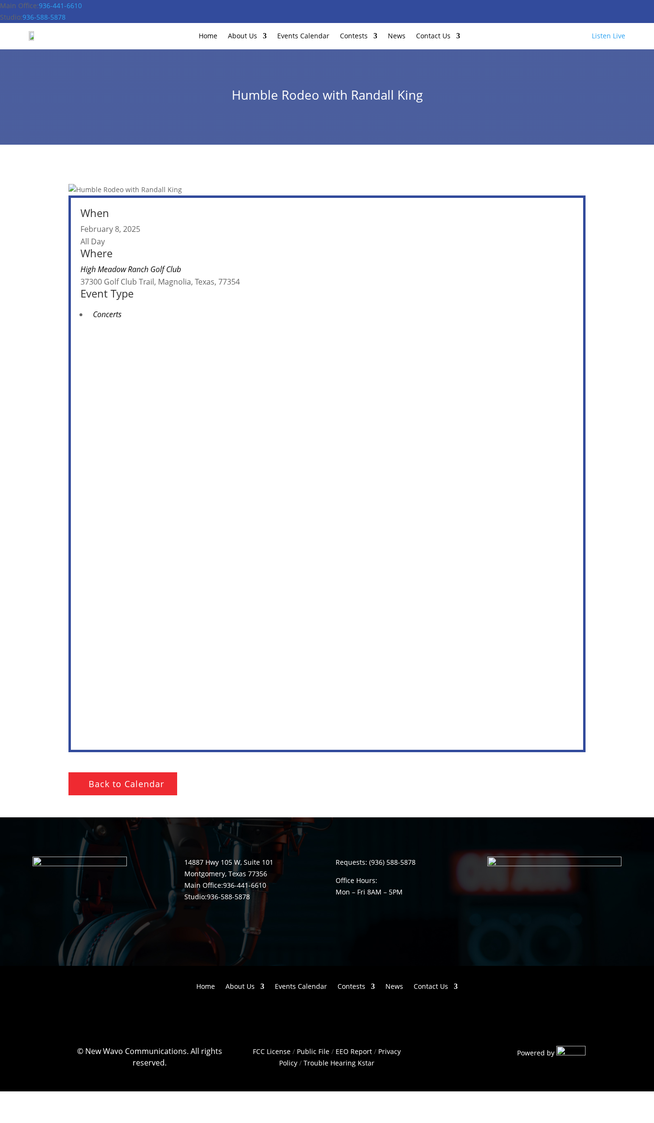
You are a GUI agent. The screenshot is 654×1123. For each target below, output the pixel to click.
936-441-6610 (60, 5)
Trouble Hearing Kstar (339, 1062)
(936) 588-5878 (392, 862)
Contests (354, 36)
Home (208, 36)
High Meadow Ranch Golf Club (130, 269)
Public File (313, 1051)
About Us (242, 36)
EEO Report (353, 1051)
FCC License (272, 1051)
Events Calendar (303, 36)
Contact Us (433, 36)
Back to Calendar (126, 784)
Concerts (107, 314)
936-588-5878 (44, 17)
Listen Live (608, 35)
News (397, 36)
